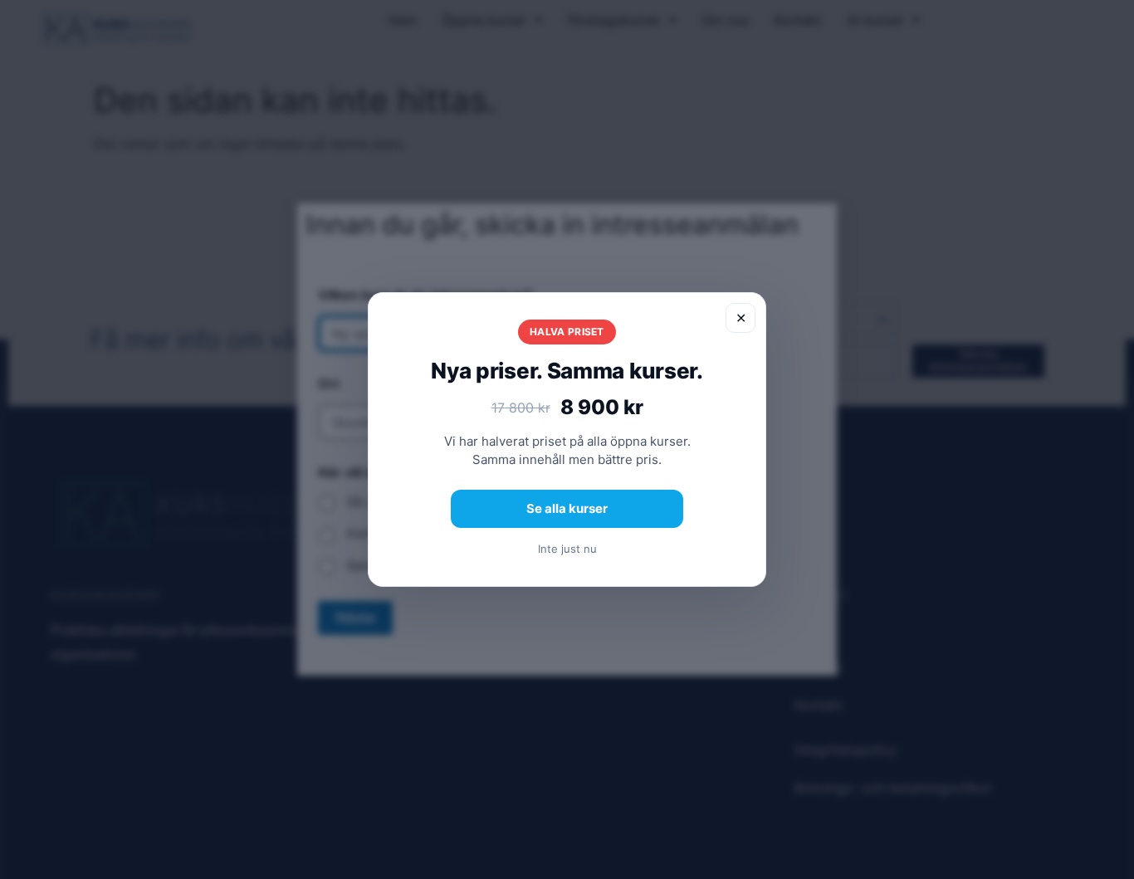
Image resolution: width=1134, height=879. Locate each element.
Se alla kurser (567, 508)
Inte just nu (567, 548)
